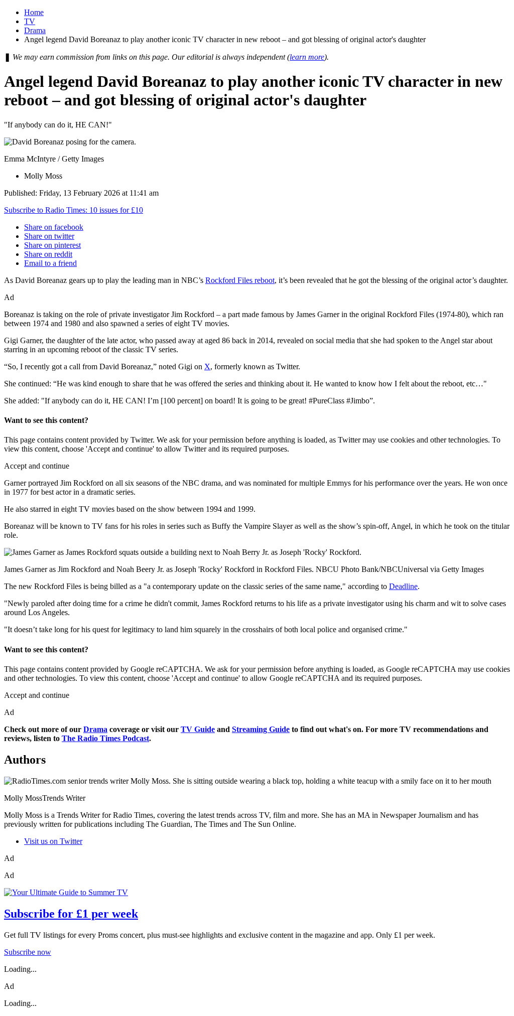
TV (29, 21)
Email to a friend (50, 263)
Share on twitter (49, 236)
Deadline (403, 586)
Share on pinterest (52, 245)
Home (34, 12)
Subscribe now (27, 952)
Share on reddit (48, 254)
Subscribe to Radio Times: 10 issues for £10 (73, 210)
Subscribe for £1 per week (71, 913)
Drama (35, 30)
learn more (307, 57)
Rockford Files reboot (240, 280)
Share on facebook (53, 227)
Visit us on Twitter (53, 841)
